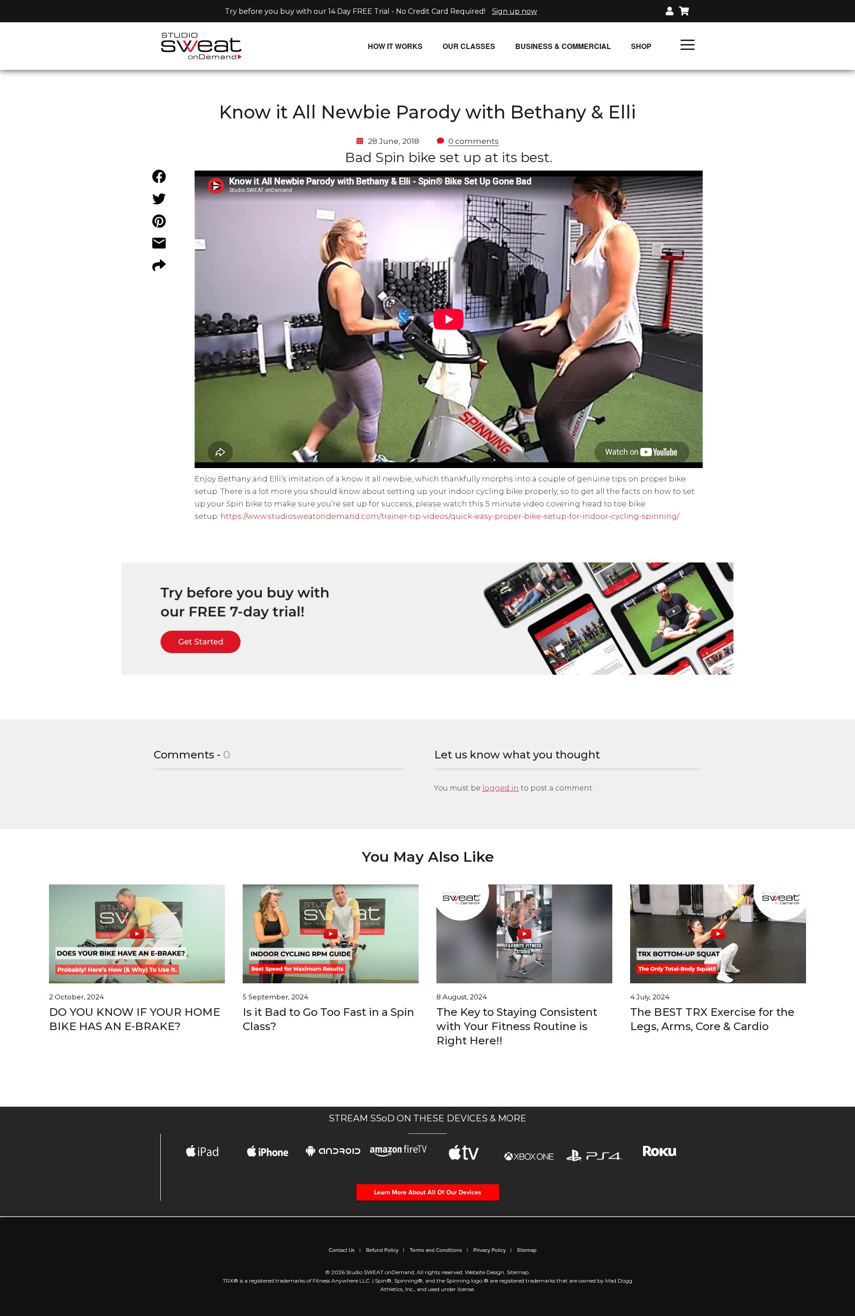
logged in (500, 788)
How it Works (395, 46)
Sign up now (514, 11)
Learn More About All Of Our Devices (427, 1192)
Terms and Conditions (436, 1250)
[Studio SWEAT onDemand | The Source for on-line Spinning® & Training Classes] (201, 45)
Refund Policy (382, 1250)
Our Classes (469, 46)
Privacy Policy (489, 1250)
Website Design (484, 1272)
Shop (641, 46)
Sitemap (527, 1250)
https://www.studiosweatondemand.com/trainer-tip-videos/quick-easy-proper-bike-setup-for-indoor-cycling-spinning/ (449, 516)
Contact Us (342, 1250)
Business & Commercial (563, 46)
